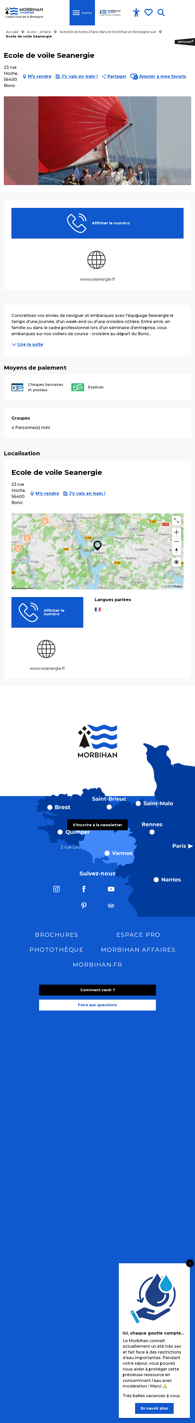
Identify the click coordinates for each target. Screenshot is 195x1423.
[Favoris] (149, 12)
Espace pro (138, 934)
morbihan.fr (97, 964)
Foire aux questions (97, 1005)
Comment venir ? (97, 990)
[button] (161, 12)
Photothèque (56, 949)
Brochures (56, 934)
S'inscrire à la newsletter (97, 825)
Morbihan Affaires (138, 949)
